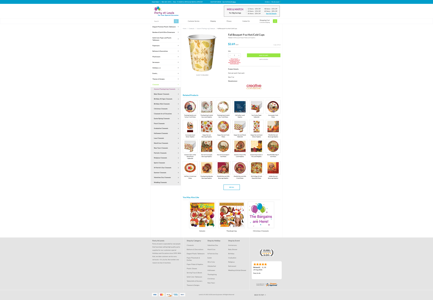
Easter (209, 258)
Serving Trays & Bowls (194, 273)
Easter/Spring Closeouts (162, 118)
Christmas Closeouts (161, 109)
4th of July (211, 262)
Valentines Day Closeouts (162, 177)
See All (231, 187)
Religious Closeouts (160, 158)
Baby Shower (232, 249)
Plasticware (156, 57)
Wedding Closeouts (160, 182)
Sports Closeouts (159, 163)
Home (184, 28)
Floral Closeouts (159, 123)
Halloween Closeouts (161, 133)
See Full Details (271, 13)
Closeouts (155, 84)
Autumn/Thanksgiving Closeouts (164, 89)
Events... (155, 73)
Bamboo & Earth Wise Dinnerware (163, 32)
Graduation (232, 258)
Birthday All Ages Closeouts (163, 99)
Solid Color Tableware (194, 277)
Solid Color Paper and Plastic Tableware (161, 39)
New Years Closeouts (161, 148)
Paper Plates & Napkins (195, 264)
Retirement (232, 266)
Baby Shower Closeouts (161, 94)
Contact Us (246, 21)
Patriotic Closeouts (160, 153)
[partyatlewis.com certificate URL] (267, 284)
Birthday (231, 254)
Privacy (229, 21)
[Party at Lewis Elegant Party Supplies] (171, 11)
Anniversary (232, 245)
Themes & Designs (158, 79)
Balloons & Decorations (160, 51)
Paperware (156, 46)
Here (234, 2)
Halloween (211, 270)
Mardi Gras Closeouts (161, 143)
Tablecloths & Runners (194, 281)
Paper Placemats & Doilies (193, 259)
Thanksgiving (212, 274)
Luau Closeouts (159, 138)
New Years (211, 283)
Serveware (155, 62)
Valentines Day (212, 245)
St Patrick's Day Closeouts (162, 168)
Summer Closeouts (160, 172)
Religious (231, 262)
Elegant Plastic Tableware (195, 254)
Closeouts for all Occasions (163, 114)
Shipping (213, 21)
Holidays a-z (156, 68)
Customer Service (193, 21)
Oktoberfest (211, 266)
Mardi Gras (211, 249)
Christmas (211, 279)
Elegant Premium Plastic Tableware (164, 27)
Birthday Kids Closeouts (162, 104)
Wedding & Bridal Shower (237, 270)
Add (263, 55)
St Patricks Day (212, 254)
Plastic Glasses (192, 268)
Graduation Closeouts (161, 128)
